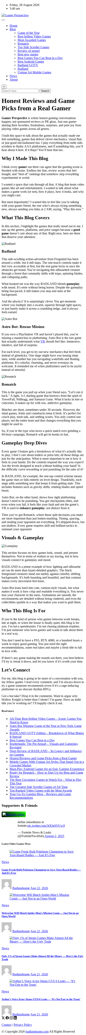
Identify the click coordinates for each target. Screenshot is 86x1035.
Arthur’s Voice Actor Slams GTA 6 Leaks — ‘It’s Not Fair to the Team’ (41, 999)
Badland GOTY (28, 65)
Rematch (23, 43)
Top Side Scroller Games (33, 47)
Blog (13, 29)
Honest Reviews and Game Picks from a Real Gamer (43, 758)
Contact (6, 1024)
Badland (23, 68)
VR (42, 341)
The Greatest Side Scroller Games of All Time (39, 787)
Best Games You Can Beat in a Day (40, 58)
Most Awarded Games (32, 40)
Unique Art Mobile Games (34, 72)
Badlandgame (21, 888)
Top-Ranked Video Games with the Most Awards (41, 790)
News (13, 76)
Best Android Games (31, 61)
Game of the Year (29, 33)
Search (45, 90)
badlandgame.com (37, 1031)
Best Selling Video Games (34, 36)
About (14, 79)
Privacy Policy (23, 1024)
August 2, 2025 (54, 836)
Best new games (28, 54)
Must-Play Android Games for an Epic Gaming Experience (47, 769)
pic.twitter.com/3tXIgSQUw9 (46, 825)
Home (13, 25)
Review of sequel (29, 50)
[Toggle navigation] (3, 20)
